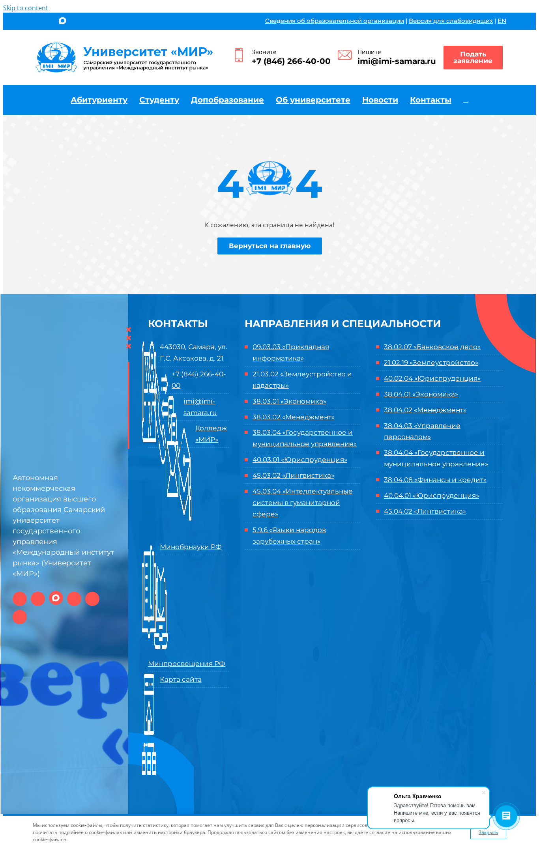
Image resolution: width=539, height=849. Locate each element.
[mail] (89, 22)
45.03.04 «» (303, 502)
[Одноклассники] (48, 22)
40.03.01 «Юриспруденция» (300, 460)
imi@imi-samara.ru (396, 61)
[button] (465, 100)
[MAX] (62, 21)
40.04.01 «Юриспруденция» (431, 495)
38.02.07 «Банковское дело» (432, 347)
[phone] (102, 22)
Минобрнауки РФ (191, 547)
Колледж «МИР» (211, 433)
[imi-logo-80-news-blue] (124, 45)
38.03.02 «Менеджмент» (294, 417)
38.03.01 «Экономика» (289, 401)
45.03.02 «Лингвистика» (293, 475)
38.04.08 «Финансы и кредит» (435, 480)
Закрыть (488, 832)
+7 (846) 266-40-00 (291, 61)
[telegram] (76, 22)
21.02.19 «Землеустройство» (431, 363)
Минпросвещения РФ (186, 664)
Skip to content (25, 8)
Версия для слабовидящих (451, 20)
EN (502, 20)
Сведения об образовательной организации (334, 20)
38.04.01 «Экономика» (421, 394)
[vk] (35, 22)
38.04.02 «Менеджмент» (425, 410)
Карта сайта (181, 679)
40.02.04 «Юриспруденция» (432, 378)
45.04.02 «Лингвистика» (425, 511)
